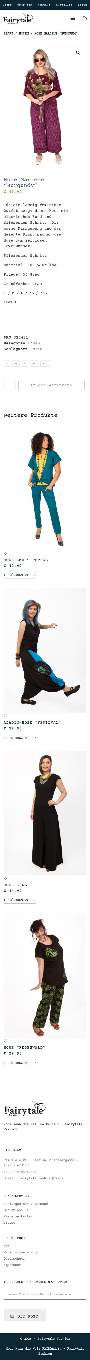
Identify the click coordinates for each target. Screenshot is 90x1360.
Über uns (24, 5)
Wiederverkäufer (18, 1217)
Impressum (12, 1265)
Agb (6, 1246)
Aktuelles (64, 5)
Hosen (24, 34)
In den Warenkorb (51, 385)
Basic (36, 349)
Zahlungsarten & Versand (26, 1204)
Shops (7, 5)
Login (82, 5)
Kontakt (44, 5)
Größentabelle (16, 1210)
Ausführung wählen (20, 575)
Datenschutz (14, 1259)
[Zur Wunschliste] (5, 553)
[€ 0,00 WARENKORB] (84, 19)
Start (8, 34)
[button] (73, 19)
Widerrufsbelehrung (21, 1253)
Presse (9, 1223)
